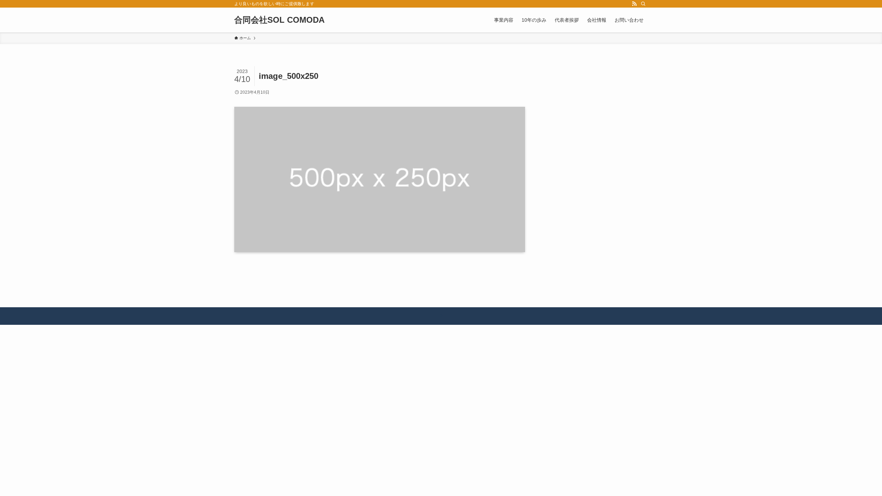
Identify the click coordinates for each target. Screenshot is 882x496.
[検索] (643, 4)
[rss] (634, 4)
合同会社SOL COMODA (279, 20)
